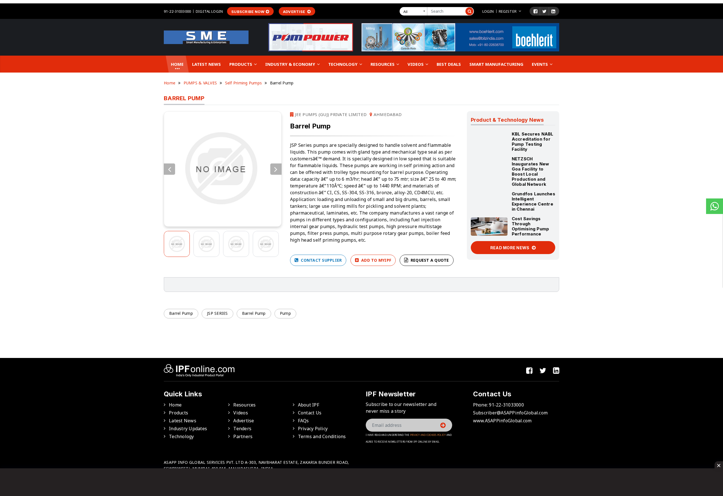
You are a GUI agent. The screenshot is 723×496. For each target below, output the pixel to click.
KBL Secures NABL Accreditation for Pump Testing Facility (533, 141)
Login (488, 11)
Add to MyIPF (375, 260)
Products (241, 64)
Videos (416, 64)
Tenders (242, 428)
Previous (169, 169)
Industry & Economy (290, 64)
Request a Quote (429, 260)
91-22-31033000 (177, 11)
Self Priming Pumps (243, 83)
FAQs (303, 421)
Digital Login (209, 11)
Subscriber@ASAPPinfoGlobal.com (510, 413)
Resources (383, 64)
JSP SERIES (217, 313)
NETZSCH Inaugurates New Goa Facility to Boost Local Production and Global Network (530, 171)
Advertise (294, 11)
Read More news (510, 247)
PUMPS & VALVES (200, 83)
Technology (343, 64)
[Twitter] (544, 11)
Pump (285, 313)
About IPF (308, 405)
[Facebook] (535, 11)
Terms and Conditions (322, 436)
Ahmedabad (387, 114)
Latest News (206, 64)
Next (276, 169)
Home (177, 64)
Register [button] (508, 11)
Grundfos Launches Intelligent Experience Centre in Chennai (533, 201)
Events (540, 64)
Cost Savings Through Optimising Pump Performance (530, 226)
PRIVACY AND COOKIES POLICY (428, 434)
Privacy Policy (313, 428)
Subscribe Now (247, 11)
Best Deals (449, 64)
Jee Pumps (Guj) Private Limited (330, 114)
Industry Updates (188, 428)
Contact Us (310, 413)
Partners (242, 436)
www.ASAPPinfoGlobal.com (502, 421)
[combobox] (414, 11)
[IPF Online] (206, 37)
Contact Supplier (321, 260)
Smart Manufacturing (496, 64)
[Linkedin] (553, 11)
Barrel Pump (181, 313)
